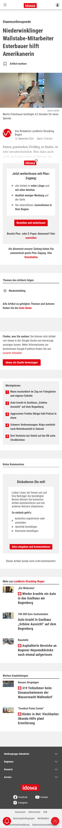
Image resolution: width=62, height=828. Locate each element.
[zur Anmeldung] (57, 4)
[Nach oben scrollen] (55, 820)
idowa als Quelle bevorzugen (22, 362)
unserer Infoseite (12, 353)
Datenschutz (34, 812)
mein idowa (25, 308)
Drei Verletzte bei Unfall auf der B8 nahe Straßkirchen (32, 437)
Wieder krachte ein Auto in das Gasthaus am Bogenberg (37, 598)
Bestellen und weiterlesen (31, 222)
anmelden (31, 237)
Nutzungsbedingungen (24, 818)
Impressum (20, 812)
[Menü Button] (5, 4)
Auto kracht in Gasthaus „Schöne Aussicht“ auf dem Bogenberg (28, 404)
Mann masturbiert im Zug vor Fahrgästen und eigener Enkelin (33, 393)
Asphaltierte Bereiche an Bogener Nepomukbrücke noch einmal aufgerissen (37, 650)
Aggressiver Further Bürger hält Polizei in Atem (33, 415)
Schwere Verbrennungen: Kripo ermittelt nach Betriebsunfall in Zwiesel (32, 426)
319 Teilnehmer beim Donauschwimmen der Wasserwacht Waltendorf (35, 692)
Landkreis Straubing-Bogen (29, 581)
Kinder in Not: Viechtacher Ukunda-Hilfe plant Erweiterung (38, 718)
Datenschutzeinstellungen (44, 824)
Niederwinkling (17, 290)
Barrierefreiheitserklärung (17, 824)
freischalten (31, 257)
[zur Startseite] (31, 786)
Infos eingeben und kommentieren (31, 546)
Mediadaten (43, 818)
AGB (45, 812)
